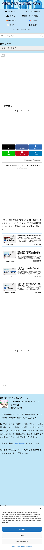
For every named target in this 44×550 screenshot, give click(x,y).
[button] (40, 508)
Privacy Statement (26, 547)
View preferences (22, 541)
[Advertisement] (22, 79)
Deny (22, 535)
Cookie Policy (15, 547)
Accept (22, 529)
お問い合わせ (19, 443)
